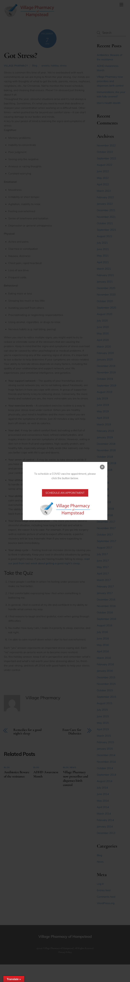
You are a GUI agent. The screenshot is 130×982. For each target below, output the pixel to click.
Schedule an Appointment (65, 492)
